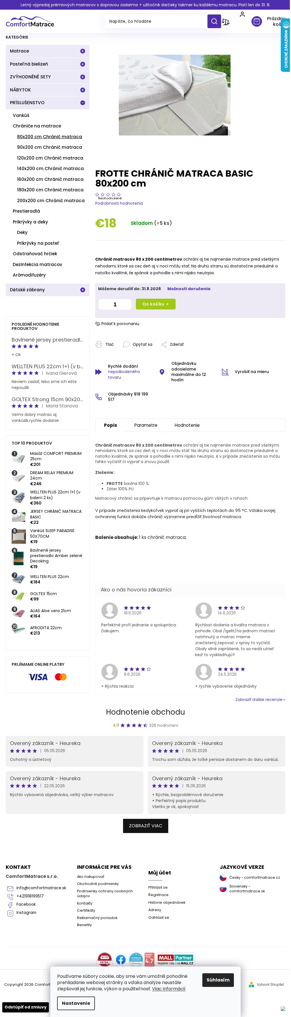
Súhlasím (218, 980)
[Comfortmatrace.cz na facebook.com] (121, 960)
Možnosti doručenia (188, 289)
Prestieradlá (26, 211)
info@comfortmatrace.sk (41, 888)
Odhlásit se (158, 917)
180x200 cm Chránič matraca (50, 190)
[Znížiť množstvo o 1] (104, 305)
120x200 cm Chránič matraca (50, 158)
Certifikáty (86, 910)
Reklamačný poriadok (97, 917)
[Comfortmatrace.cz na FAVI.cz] (105, 960)
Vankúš (21, 115)
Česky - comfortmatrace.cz (254, 877)
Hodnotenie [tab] (187, 425)
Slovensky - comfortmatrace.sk (247, 888)
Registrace (158, 894)
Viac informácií (169, 988)
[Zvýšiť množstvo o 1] (126, 305)
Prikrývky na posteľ (38, 243)
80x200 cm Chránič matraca (49, 137)
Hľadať (216, 21)
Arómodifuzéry (29, 275)
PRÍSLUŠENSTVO (27, 103)
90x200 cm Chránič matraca (49, 147)
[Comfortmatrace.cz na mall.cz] (175, 960)
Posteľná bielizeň (29, 64)
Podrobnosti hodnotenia (119, 203)
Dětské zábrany (27, 290)
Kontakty (84, 903)
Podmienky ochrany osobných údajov (105, 893)
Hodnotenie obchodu (145, 712)
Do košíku (154, 304)
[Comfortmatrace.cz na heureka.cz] (136, 960)
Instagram (26, 912)
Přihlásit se (158, 887)
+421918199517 (30, 896)
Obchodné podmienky (98, 883)
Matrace (19, 51)
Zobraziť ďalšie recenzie (259, 699)
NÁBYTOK (20, 90)
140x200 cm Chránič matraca (50, 168)
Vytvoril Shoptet (270, 984)
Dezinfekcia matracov (37, 264)
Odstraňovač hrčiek (35, 254)
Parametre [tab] (145, 425)
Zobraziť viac (145, 826)
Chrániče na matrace (37, 126)
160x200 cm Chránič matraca (50, 179)
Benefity (84, 924)
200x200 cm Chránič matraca (51, 201)
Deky (22, 232)
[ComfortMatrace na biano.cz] (149, 960)
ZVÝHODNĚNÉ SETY (30, 77)
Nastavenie (76, 1003)
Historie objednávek (166, 902)
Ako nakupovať (90, 876)
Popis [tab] (110, 425)
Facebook (26, 904)
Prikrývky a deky (30, 222)
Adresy (154, 909)
